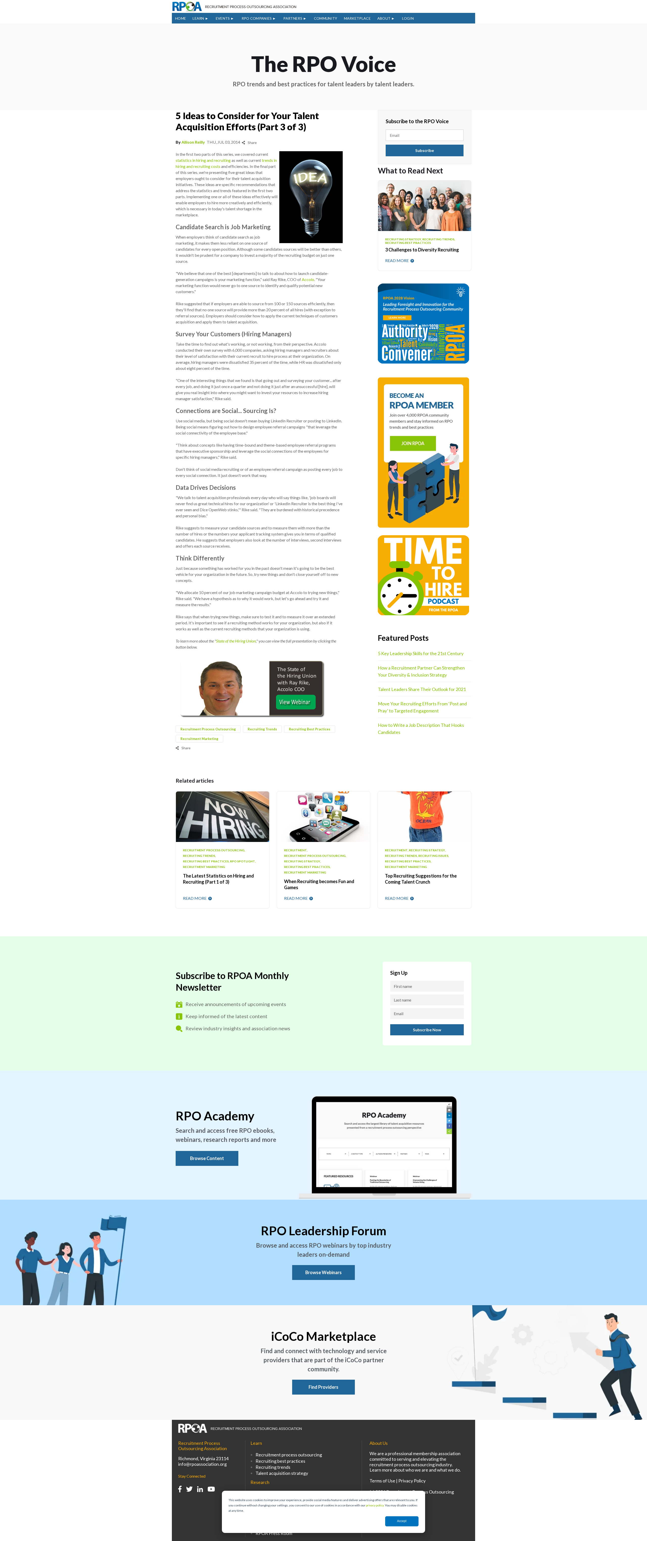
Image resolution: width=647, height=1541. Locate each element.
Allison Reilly (193, 142)
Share (252, 142)
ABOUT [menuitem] (384, 18)
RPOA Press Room (274, 1533)
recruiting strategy (302, 861)
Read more (397, 260)
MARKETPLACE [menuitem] (357, 18)
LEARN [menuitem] (198, 18)
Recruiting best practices (280, 1461)
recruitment (295, 850)
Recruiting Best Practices (309, 729)
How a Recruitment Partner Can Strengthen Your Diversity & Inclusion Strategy (421, 671)
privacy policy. (375, 1505)
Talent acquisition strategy (282, 1473)
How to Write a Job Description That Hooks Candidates (421, 728)
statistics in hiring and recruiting (203, 160)
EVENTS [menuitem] (223, 18)
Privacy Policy (412, 1480)
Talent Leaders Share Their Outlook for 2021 (422, 689)
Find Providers (323, 1387)
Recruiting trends (273, 1467)
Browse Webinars (323, 1272)
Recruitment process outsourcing (289, 1454)
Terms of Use (382, 1480)
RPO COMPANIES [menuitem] (257, 18)
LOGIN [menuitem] (408, 18)
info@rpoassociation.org (202, 1464)
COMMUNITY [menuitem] (325, 18)
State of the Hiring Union (236, 640)
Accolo (308, 279)
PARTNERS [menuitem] (292, 18)
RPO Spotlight (242, 861)
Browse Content (207, 1158)
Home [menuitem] (180, 18)
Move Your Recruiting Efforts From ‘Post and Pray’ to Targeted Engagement (422, 707)
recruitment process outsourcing (208, 729)
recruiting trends (262, 729)
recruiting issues (433, 856)
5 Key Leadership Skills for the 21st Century (421, 653)
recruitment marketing (199, 739)
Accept (401, 1521)
